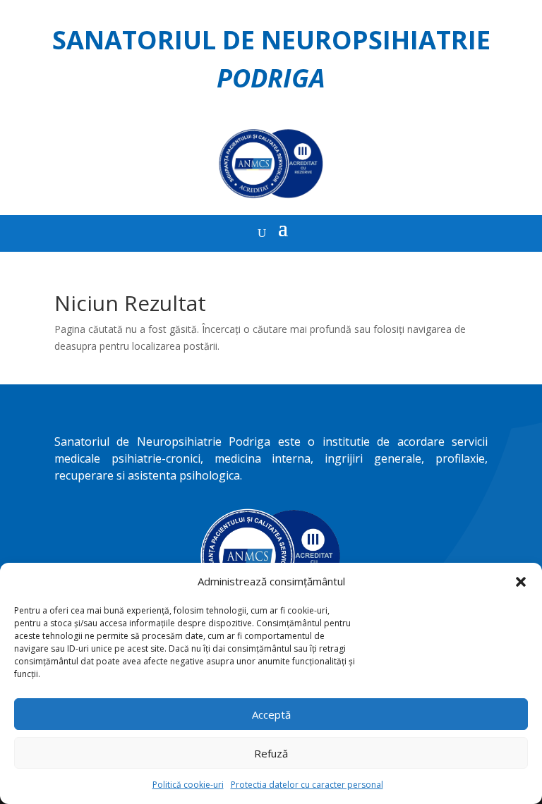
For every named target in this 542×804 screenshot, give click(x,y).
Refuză (271, 753)
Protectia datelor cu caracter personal (307, 785)
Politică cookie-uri (188, 785)
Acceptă (271, 714)
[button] (521, 582)
